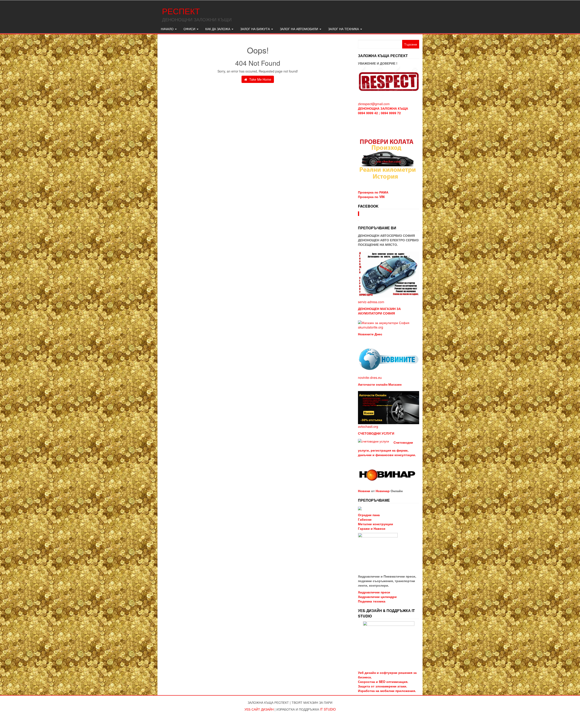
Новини (364, 491)
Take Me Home (259, 79)
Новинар (383, 491)
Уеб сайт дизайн (259, 709)
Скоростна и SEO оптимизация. (383, 681)
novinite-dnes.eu (370, 377)
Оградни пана (369, 515)
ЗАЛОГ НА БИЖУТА (255, 29)
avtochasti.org (368, 426)
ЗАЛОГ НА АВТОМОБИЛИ (299, 29)
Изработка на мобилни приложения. (387, 690)
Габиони (365, 519)
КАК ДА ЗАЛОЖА (218, 29)
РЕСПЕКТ (181, 11)
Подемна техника (371, 601)
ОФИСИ (190, 29)
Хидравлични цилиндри (377, 596)
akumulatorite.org (370, 327)
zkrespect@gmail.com (374, 104)
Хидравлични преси (374, 592)
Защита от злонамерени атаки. (382, 686)
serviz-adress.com (371, 302)
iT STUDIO (328, 709)
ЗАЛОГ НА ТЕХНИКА (344, 29)
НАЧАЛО (167, 29)
